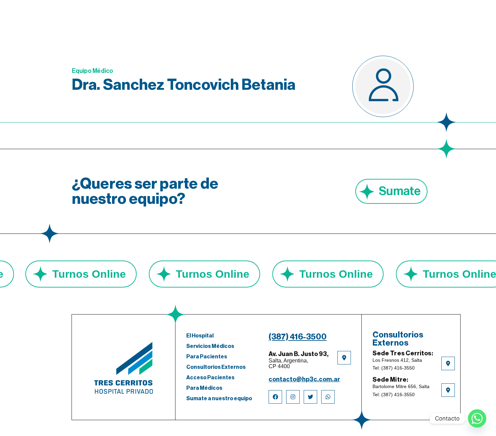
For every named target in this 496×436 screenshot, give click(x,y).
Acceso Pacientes (210, 377)
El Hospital (200, 335)
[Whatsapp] (477, 418)
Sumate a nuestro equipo (219, 398)
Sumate (400, 191)
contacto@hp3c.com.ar (304, 379)
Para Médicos (204, 388)
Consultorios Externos (216, 367)
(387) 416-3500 (298, 337)
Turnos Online (105, 274)
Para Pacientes (206, 356)
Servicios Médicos (210, 346)
